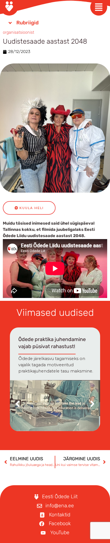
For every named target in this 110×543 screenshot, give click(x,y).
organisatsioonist (18, 32)
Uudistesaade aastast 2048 (45, 41)
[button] (92, 403)
